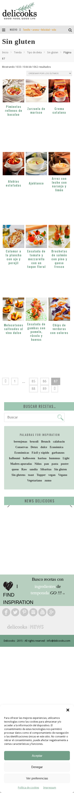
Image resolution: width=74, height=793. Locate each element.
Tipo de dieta (34, 52)
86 (44, 381)
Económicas (21, 452)
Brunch (45, 441)
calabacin (59, 441)
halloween (29, 458)
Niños (38, 463)
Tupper (41, 475)
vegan (52, 475)
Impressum (49, 787)
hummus (54, 458)
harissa (42, 458)
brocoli (34, 441)
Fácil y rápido (40, 452)
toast (31, 475)
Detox (34, 447)
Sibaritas (45, 469)
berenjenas (20, 441)
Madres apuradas (21, 463)
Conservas (21, 447)
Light (66, 458)
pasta (55, 463)
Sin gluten (52, 52)
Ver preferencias (37, 778)
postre (64, 463)
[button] (68, 710)
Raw (24, 469)
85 (33, 381)
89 (44, 389)
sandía (34, 469)
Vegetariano (34, 480)
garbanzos (58, 452)
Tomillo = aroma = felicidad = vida (39, 29)
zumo (48, 480)
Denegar (37, 767)
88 (33, 389)
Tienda (18, 52)
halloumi (14, 458)
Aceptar (37, 755)
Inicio (5, 52)
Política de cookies (28, 787)
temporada (40, 592)
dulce (43, 447)
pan (46, 463)
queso (15, 469)
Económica (56, 447)
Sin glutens (18, 475)
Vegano (62, 475)
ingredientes (45, 586)
